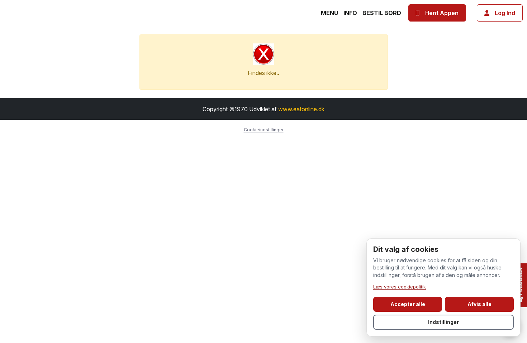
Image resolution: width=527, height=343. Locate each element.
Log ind (505, 13)
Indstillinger (443, 322)
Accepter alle (407, 304)
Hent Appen (442, 13)
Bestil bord (381, 13)
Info (350, 13)
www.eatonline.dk (301, 109)
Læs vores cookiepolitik (399, 287)
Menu (329, 13)
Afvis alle (479, 304)
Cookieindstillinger (264, 129)
